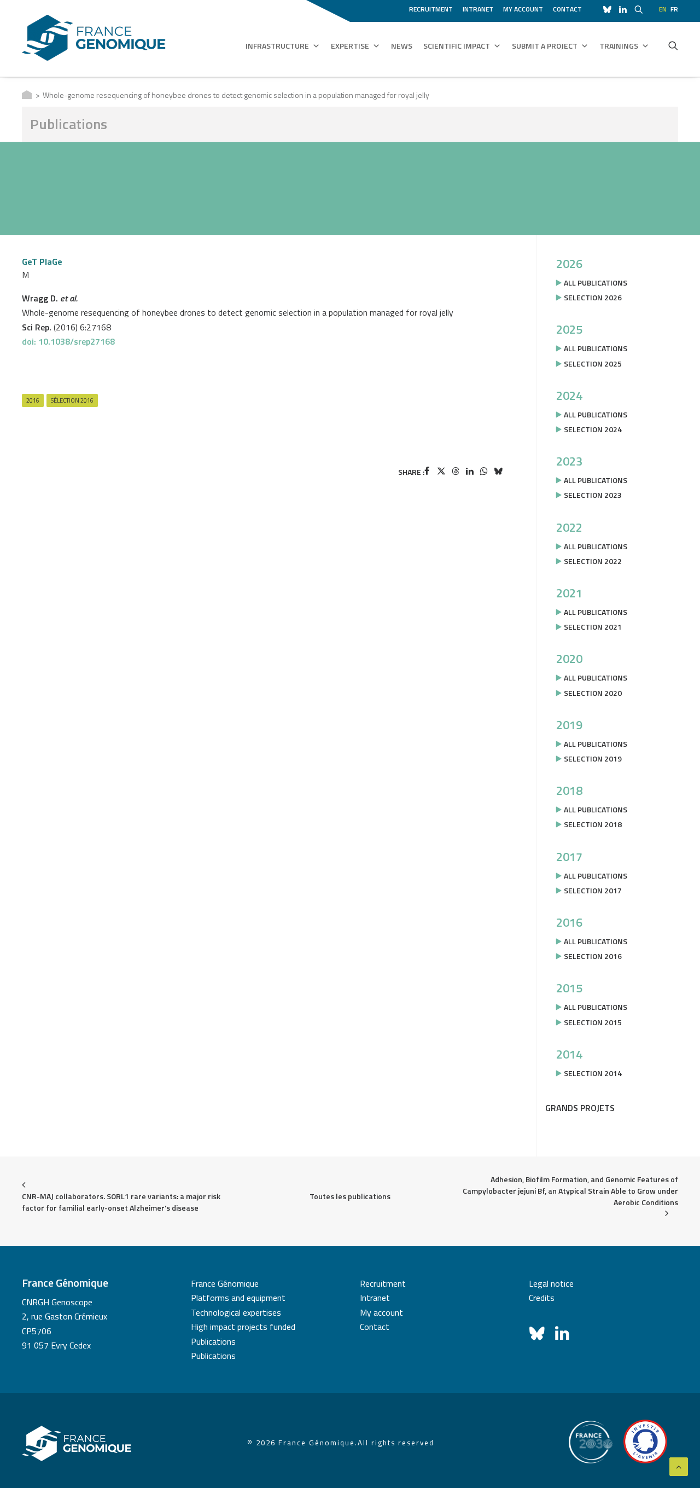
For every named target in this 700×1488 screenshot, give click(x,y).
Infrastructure (277, 45)
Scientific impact (456, 45)
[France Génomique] (94, 38)
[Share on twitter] (441, 471)
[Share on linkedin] (469, 471)
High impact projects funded (243, 1326)
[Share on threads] (455, 471)
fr (674, 9)
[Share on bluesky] (498, 471)
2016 (32, 400)
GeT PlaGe (42, 261)
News (401, 45)
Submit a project (545, 45)
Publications (213, 1341)
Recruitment (431, 9)
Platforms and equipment (238, 1297)
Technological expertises (236, 1312)
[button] (673, 45)
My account (523, 9)
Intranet (478, 9)
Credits (542, 1297)
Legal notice (551, 1283)
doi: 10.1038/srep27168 (68, 341)
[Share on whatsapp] (484, 471)
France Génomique (225, 1283)
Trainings (618, 45)
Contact (567, 9)
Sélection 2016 (72, 400)
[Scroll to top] (678, 1465)
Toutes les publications (350, 1196)
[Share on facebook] (427, 471)
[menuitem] (433, 7)
